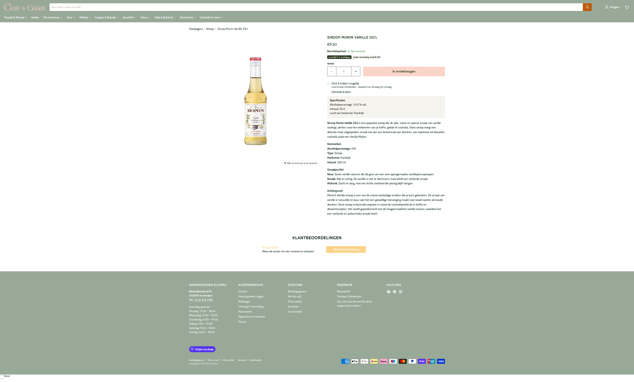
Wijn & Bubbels (164, 17)
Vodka (35, 17)
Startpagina (196, 28)
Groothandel (295, 311)
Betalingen (244, 301)
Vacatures (293, 306)
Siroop (210, 28)
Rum (70, 17)
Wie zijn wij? (294, 296)
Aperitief (128, 17)
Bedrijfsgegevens (297, 291)
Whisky (84, 17)
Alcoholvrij (187, 17)
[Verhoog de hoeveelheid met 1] (356, 71)
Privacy (242, 321)
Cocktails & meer (210, 17)
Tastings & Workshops (349, 296)
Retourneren (245, 311)
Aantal (330, 63)
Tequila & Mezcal (14, 17)
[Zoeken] (587, 7)
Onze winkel (295, 301)
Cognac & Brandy (105, 17)
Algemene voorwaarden (251, 316)
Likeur (144, 17)
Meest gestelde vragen (251, 296)
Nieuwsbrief (343, 291)
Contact (242, 291)
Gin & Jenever (52, 17)
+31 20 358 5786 (203, 299)
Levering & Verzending (250, 306)
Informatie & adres (341, 91)
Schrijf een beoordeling (346, 249)
